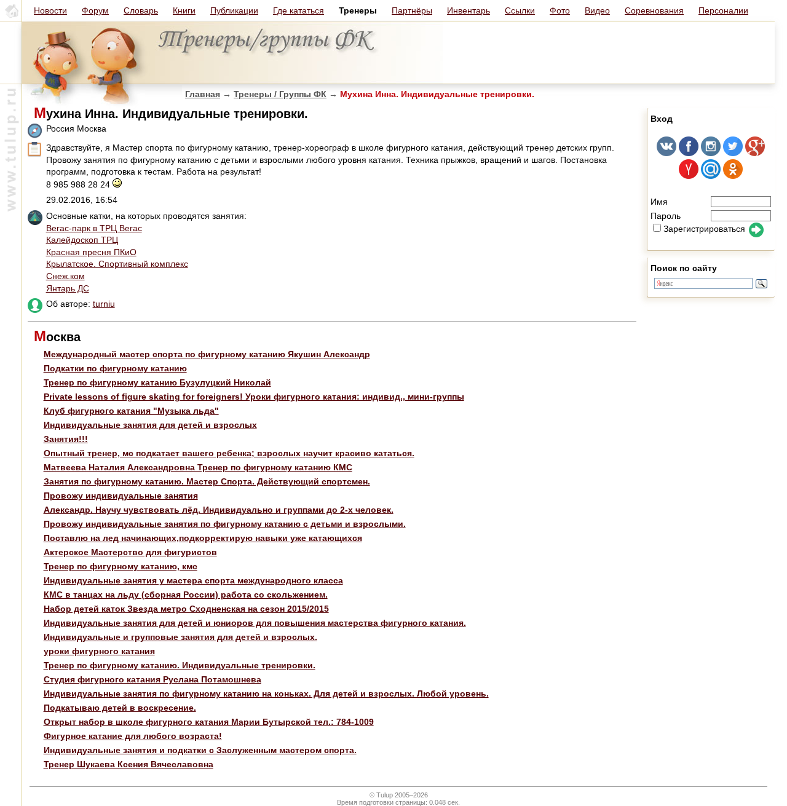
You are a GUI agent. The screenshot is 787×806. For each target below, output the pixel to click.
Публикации (234, 10)
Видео (597, 10)
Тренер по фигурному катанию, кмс (120, 566)
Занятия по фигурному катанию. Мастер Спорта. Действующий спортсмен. (207, 481)
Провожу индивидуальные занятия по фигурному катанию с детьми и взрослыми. (225, 524)
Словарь (141, 10)
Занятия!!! (66, 439)
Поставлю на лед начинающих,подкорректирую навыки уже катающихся (203, 538)
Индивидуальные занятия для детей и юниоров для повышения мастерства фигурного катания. (255, 623)
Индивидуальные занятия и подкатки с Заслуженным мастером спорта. (200, 750)
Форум (95, 10)
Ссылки (520, 10)
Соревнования (654, 10)
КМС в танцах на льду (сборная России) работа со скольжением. (186, 594)
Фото (560, 10)
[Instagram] (711, 153)
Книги (184, 10)
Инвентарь (468, 10)
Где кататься (298, 10)
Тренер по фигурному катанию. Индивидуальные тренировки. (179, 665)
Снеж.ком (65, 276)
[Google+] (755, 153)
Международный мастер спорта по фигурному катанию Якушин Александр (207, 354)
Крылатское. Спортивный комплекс (117, 264)
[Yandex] (688, 176)
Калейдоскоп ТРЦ (82, 240)
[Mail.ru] (711, 176)
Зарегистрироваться (704, 229)
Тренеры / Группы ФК (280, 94)
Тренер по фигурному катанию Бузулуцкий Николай (157, 382)
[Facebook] (688, 153)
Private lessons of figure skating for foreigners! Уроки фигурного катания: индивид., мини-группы (254, 396)
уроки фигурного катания (99, 651)
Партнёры (412, 10)
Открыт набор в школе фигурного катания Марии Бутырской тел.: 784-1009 (209, 722)
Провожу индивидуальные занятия (121, 495)
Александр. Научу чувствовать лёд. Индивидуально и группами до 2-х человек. (219, 510)
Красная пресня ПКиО (91, 252)
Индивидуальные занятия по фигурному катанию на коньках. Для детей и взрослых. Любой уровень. (266, 693)
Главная (202, 94)
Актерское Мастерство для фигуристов (130, 552)
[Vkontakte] (666, 153)
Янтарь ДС (67, 288)
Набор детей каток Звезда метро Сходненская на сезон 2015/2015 (186, 609)
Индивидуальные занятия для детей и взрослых (150, 425)
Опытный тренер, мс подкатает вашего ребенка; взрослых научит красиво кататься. (229, 453)
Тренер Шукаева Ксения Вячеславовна (128, 764)
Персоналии (723, 10)
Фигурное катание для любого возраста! (133, 736)
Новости (50, 10)
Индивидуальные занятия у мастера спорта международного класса (193, 580)
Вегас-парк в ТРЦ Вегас (94, 228)
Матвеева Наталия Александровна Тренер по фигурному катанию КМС (198, 467)
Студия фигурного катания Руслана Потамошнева (152, 679)
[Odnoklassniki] (733, 176)
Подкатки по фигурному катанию (115, 368)
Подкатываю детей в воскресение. (120, 708)
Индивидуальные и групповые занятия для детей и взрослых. (180, 637)
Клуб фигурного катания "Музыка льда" (131, 411)
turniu (104, 304)
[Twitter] (733, 153)
